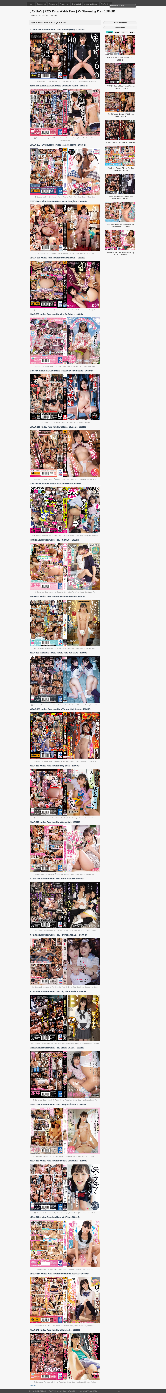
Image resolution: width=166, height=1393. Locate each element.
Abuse (57, 1100)
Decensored (41, 4)
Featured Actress (62, 479)
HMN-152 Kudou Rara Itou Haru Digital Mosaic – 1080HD (57, 1048)
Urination (92, 81)
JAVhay (88, 1391)
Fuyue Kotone (63, 197)
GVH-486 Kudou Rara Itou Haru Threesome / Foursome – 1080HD (61, 370)
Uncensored (53, 4)
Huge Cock (51, 1326)
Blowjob (60, 874)
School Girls (91, 197)
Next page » (33, 1385)
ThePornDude (106, 4)
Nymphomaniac (84, 423)
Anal (59, 366)
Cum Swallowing (63, 253)
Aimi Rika (57, 535)
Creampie (52, 253)
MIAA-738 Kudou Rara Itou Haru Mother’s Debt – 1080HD (57, 596)
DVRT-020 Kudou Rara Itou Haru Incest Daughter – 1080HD (58, 201)
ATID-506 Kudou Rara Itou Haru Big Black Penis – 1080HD (58, 991)
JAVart (96, 1391)
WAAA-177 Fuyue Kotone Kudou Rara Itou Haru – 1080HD (58, 145)
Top (119, 1391)
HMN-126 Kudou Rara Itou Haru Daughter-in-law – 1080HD (58, 1104)
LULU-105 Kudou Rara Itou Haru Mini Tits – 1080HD (54, 1217)
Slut (95, 310)
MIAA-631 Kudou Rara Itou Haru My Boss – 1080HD (54, 765)
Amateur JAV (64, 4)
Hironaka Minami (61, 987)
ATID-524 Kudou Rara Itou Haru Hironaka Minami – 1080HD (58, 935)
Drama (65, 930)
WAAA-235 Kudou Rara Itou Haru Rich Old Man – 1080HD (57, 258)
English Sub (76, 4)
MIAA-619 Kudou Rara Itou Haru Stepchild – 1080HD (55, 822)
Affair (58, 818)
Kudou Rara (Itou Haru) (69, 81)
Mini (93, 253)
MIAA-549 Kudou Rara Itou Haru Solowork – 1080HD (55, 1330)
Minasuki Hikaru (84, 138)
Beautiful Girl (61, 592)
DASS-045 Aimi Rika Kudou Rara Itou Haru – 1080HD (55, 483)
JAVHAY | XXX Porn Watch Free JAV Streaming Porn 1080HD (72, 11)
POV (94, 648)
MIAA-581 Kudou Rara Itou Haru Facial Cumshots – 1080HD (58, 1160)
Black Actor (53, 197)
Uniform (95, 535)
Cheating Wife (66, 818)
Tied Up (93, 1382)
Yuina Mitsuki (91, 930)
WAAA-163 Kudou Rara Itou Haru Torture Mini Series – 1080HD (60, 709)
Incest (71, 253)
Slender (87, 1382)
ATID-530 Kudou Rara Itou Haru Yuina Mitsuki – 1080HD (56, 878)
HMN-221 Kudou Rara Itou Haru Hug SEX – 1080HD (54, 540)
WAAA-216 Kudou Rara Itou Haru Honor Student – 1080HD (58, 427)
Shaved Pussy (83, 81)
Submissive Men (89, 366)
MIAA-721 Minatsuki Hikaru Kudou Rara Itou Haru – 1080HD (58, 653)
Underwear (91, 1326)
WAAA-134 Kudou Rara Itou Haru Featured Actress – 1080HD (59, 1273)
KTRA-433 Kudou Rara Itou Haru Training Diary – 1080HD (57, 29)
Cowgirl (56, 705)
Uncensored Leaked (91, 4)
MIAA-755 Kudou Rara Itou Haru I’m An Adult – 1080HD (56, 314)
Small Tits (91, 592)
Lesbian (88, 987)
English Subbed (51, 81)
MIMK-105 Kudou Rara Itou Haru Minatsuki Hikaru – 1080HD (59, 86)
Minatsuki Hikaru (83, 705)
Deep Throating (69, 310)
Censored (30, 4)
